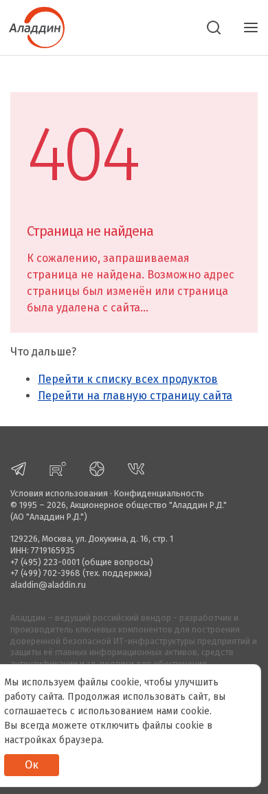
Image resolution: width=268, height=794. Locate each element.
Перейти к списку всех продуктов (128, 379)
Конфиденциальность (159, 493)
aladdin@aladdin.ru (48, 585)
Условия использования (59, 493)
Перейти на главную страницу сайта (135, 395)
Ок (31, 764)
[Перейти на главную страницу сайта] (32, 26)
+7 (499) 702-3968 (45, 573)
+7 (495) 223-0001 (45, 562)
